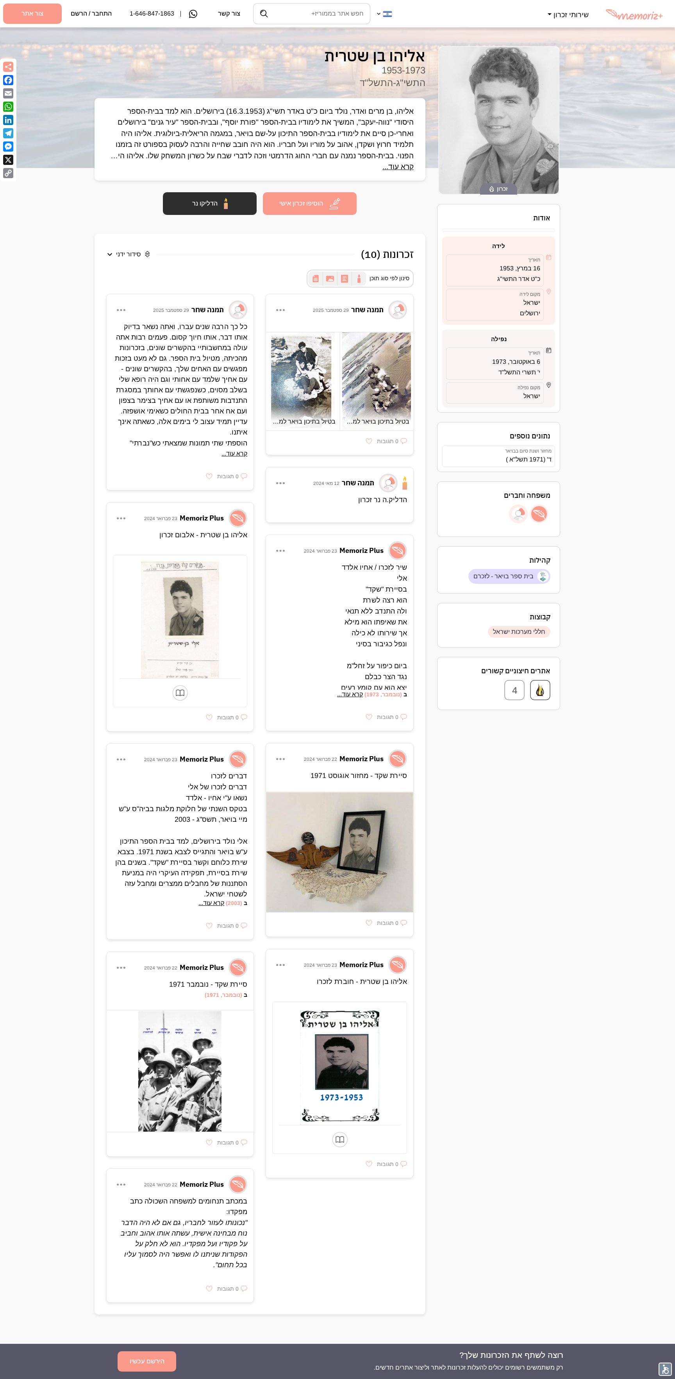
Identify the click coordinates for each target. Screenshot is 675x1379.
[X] (8, 159)
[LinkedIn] (8, 120)
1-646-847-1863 (152, 13)
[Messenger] (8, 146)
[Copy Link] (8, 173)
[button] (567, 10)
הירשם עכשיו (147, 1361)
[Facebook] (8, 80)
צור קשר (229, 13)
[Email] (8, 93)
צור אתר (32, 13)
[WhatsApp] (8, 106)
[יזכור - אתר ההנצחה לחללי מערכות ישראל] (540, 690)
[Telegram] (8, 133)
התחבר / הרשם (91, 13)
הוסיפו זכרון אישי (301, 203)
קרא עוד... (398, 167)
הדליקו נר (205, 203)
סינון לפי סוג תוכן (389, 278)
